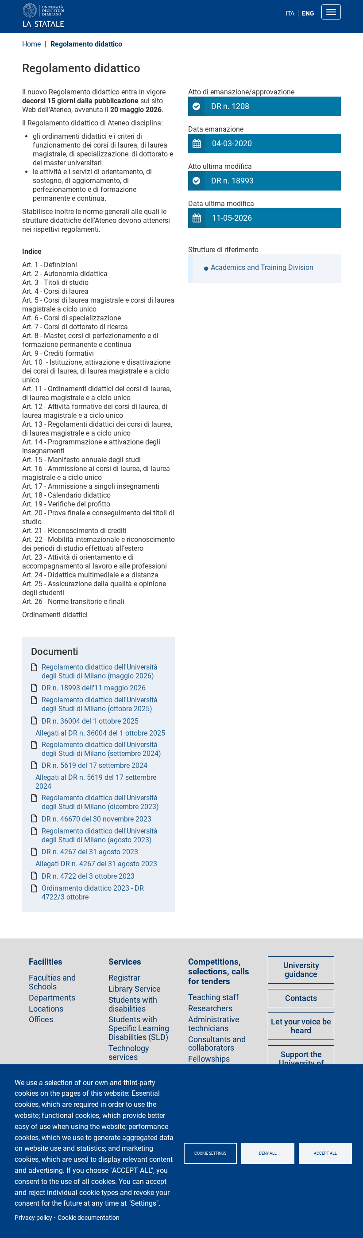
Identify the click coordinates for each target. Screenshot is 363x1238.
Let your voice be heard (301, 1026)
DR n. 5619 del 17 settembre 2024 (94, 765)
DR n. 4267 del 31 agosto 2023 (90, 852)
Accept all (325, 1153)
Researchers (210, 1008)
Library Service (134, 989)
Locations (46, 1008)
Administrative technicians (213, 1024)
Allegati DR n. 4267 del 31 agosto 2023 (96, 864)
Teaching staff (213, 997)
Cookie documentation (89, 1217)
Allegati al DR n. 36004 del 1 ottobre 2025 (100, 733)
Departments (52, 997)
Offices (41, 1019)
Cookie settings (210, 1153)
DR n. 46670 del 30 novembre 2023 (96, 819)
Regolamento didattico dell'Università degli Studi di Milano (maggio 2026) (100, 671)
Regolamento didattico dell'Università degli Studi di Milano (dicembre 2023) (100, 802)
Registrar (124, 977)
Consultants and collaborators (217, 1044)
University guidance (301, 970)
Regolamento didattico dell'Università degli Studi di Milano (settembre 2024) (101, 749)
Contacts (301, 998)
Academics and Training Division (262, 268)
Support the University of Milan (301, 1063)
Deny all (268, 1153)
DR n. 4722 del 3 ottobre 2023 (88, 876)
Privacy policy (33, 1217)
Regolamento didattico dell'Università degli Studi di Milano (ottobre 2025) (100, 704)
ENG (308, 13)
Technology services (128, 1053)
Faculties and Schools (52, 982)
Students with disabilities (132, 1004)
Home (31, 44)
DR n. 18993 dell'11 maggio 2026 (94, 688)
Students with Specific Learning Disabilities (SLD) (138, 1028)
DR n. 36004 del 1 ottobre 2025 (90, 721)
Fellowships (209, 1059)
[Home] (65, 15)
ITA (290, 13)
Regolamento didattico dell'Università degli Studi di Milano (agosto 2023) (100, 835)
